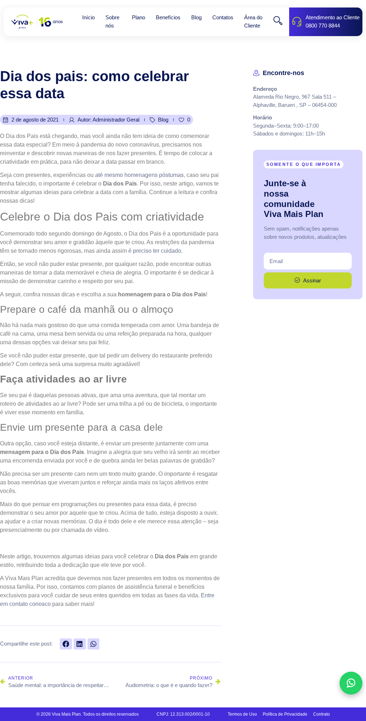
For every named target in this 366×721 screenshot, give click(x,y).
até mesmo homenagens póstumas (139, 175)
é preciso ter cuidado (154, 251)
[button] (66, 644)
